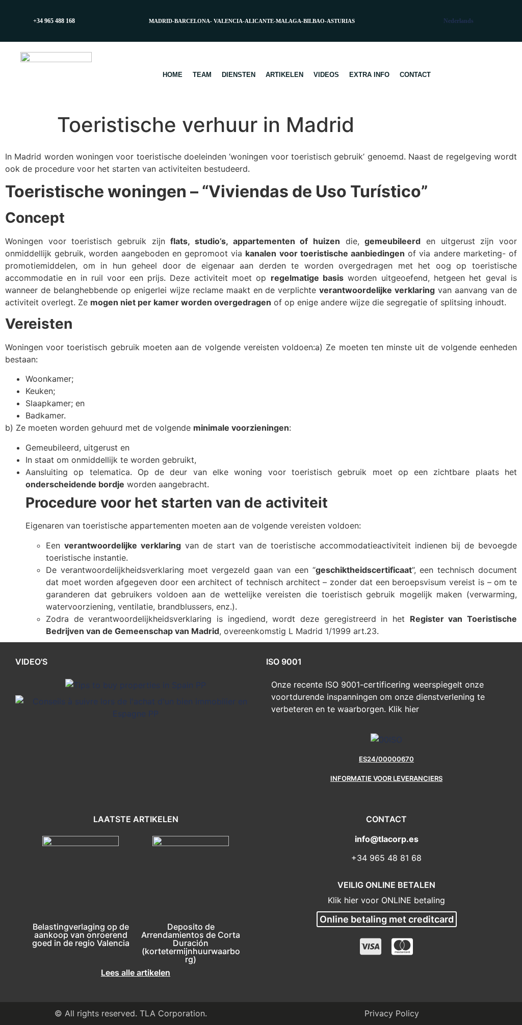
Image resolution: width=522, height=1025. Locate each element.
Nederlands (458, 20)
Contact (415, 74)
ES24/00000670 (386, 759)
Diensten (238, 74)
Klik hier (403, 709)
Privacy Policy (391, 1013)
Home (172, 74)
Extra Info (369, 74)
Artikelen (284, 74)
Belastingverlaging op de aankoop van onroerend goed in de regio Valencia (80, 935)
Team (202, 74)
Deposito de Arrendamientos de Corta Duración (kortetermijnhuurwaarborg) (190, 943)
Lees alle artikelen (135, 972)
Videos (326, 74)
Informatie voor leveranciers (386, 778)
